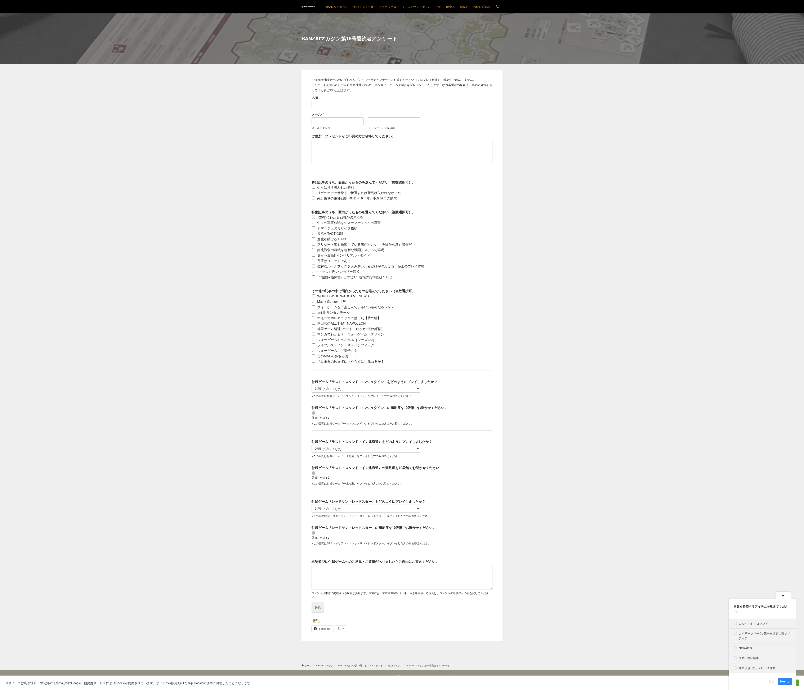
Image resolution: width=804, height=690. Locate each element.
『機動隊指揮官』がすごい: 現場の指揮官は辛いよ (355, 277)
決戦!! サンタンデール (333, 312)
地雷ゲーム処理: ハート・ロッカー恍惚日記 (350, 328)
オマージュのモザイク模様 (337, 228)
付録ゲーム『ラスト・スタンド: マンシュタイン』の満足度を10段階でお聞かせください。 (380, 408)
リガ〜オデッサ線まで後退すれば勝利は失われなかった (359, 192)
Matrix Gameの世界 (331, 301)
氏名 (315, 97)
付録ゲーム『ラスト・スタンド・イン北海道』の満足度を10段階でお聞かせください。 (377, 468)
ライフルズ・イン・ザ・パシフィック (345, 345)
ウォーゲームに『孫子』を (337, 350)
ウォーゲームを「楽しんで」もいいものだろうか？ (355, 307)
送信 (318, 607)
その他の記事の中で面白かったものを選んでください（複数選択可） (363, 291)
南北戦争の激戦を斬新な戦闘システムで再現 (350, 249)
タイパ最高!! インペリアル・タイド (343, 255)
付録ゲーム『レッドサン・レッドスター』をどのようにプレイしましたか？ (368, 501)
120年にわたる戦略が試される (340, 217)
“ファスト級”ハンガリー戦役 (338, 271)
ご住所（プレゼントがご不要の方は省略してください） (353, 136)
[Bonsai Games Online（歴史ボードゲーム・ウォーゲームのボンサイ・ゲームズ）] (308, 6)
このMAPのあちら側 (332, 355)
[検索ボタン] (497, 6)
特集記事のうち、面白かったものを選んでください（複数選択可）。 (363, 212)
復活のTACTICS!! (330, 233)
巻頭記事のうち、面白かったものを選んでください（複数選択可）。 (363, 182)
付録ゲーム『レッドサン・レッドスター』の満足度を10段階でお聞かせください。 (374, 528)
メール (318, 114)
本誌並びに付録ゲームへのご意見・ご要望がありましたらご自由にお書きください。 (375, 561)
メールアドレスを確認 (381, 128)
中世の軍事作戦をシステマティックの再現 (349, 222)
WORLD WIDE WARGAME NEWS (343, 296)
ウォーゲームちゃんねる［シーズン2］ (346, 339)
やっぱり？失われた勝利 (335, 187)
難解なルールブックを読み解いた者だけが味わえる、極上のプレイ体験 (370, 266)
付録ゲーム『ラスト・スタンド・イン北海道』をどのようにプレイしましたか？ (372, 441)
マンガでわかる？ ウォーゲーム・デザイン (350, 334)
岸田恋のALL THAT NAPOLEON (341, 323)
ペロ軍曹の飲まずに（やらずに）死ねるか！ (350, 361)
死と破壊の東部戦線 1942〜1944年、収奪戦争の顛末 (357, 198)
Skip (771, 681)
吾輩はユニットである (334, 260)
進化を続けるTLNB (331, 238)
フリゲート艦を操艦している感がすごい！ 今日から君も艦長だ (364, 244)
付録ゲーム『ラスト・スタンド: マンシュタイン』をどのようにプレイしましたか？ (374, 382)
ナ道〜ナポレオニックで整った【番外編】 (349, 317)
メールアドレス (321, 128)
